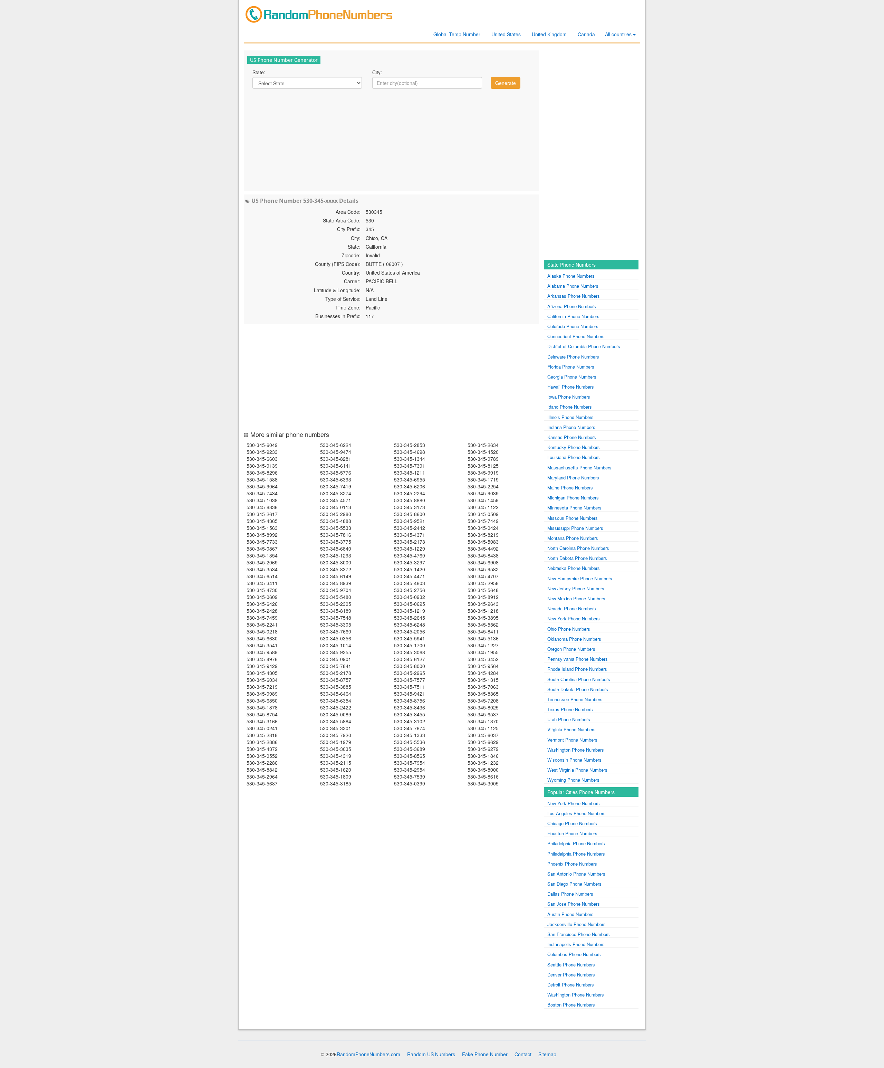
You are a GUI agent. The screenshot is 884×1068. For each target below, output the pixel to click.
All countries (619, 34)
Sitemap (547, 1054)
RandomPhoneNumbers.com (368, 1054)
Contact (523, 1054)
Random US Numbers (431, 1054)
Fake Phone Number (485, 1054)
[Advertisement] (391, 139)
